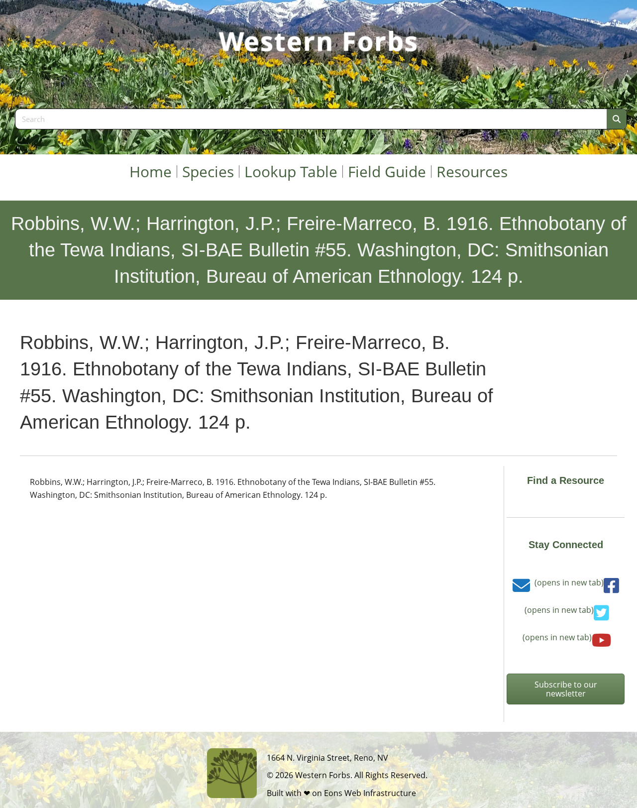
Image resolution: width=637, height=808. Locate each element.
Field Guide (387, 171)
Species (208, 171)
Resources (472, 171)
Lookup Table (290, 171)
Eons (333, 793)
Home (150, 171)
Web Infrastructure (380, 793)
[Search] (617, 119)
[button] (566, 689)
